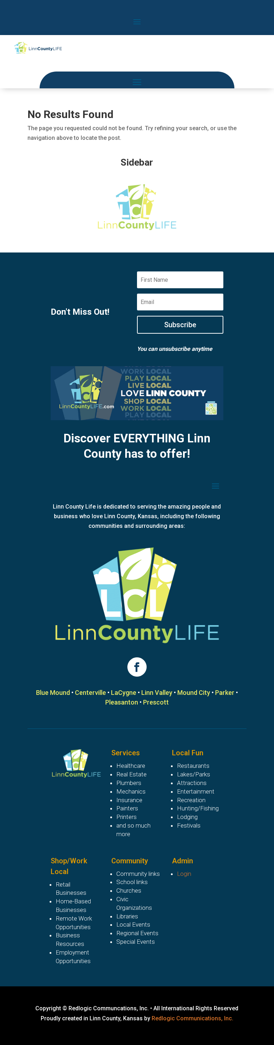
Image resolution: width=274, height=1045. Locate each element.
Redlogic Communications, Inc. (192, 1018)
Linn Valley (156, 692)
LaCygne (123, 692)
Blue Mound (53, 692)
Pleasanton (121, 702)
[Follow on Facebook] (137, 667)
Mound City (193, 692)
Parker (224, 692)
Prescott (156, 702)
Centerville (90, 692)
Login (184, 873)
